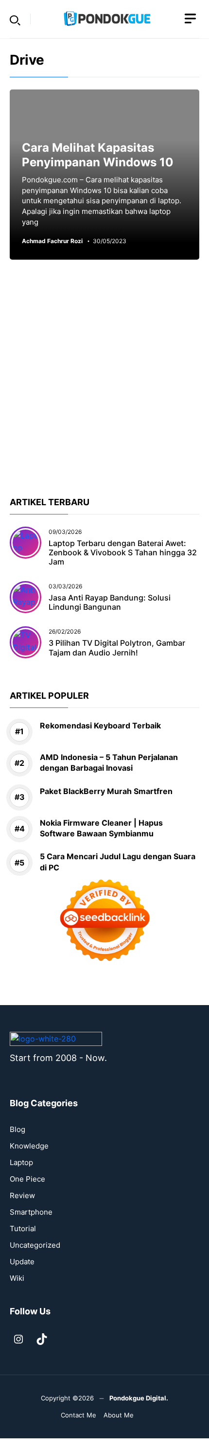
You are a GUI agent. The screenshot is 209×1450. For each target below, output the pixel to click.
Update (22, 1261)
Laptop (21, 1162)
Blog (17, 1129)
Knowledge (29, 1145)
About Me (119, 1415)
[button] (15, 19)
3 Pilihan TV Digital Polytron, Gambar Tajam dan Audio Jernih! (117, 647)
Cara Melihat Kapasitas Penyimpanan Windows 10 (98, 155)
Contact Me (78, 1415)
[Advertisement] (104, 390)
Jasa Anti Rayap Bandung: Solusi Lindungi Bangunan (110, 602)
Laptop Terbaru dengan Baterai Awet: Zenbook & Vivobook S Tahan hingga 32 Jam (123, 552)
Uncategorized (35, 1245)
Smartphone (31, 1212)
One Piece (27, 1179)
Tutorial (23, 1228)
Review (22, 1195)
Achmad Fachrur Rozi (52, 241)
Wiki (17, 1278)
